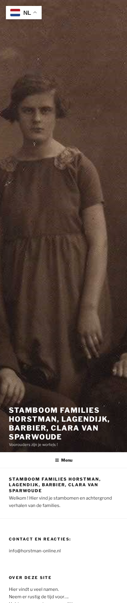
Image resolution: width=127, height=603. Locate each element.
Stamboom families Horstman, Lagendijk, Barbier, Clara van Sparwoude (59, 423)
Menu (66, 460)
